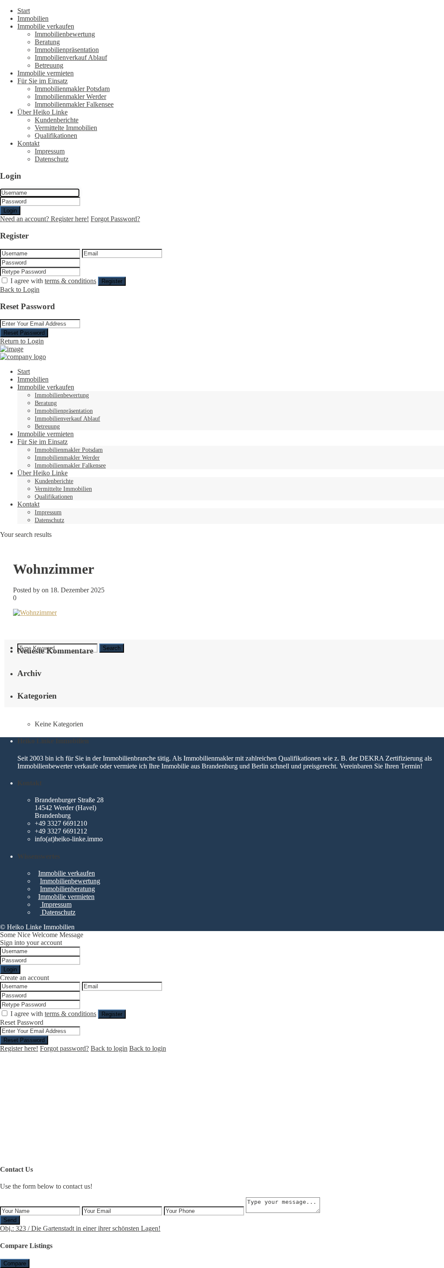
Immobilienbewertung (65, 34)
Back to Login (19, 289)
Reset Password (24, 333)
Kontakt (28, 143)
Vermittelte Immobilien (66, 127)
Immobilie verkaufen (45, 26)
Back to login (109, 1048)
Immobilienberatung (67, 888)
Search (112, 648)
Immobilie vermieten (45, 73)
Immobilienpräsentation (67, 49)
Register (111, 281)
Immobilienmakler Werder (70, 96)
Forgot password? (64, 1048)
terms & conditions (70, 280)
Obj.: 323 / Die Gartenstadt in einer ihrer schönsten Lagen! (80, 1228)
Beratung (47, 42)
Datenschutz (52, 159)
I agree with (53, 280)
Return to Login (22, 341)
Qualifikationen (56, 135)
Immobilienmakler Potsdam (72, 88)
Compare (14, 1263)
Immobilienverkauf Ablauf (71, 57)
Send (9, 1220)
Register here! (19, 1048)
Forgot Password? (115, 218)
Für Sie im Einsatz (42, 81)
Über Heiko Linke (42, 112)
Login (10, 210)
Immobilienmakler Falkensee (74, 104)
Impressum (50, 151)
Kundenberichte (56, 120)
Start (23, 10)
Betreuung (49, 65)
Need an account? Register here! (44, 218)
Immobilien (33, 18)
